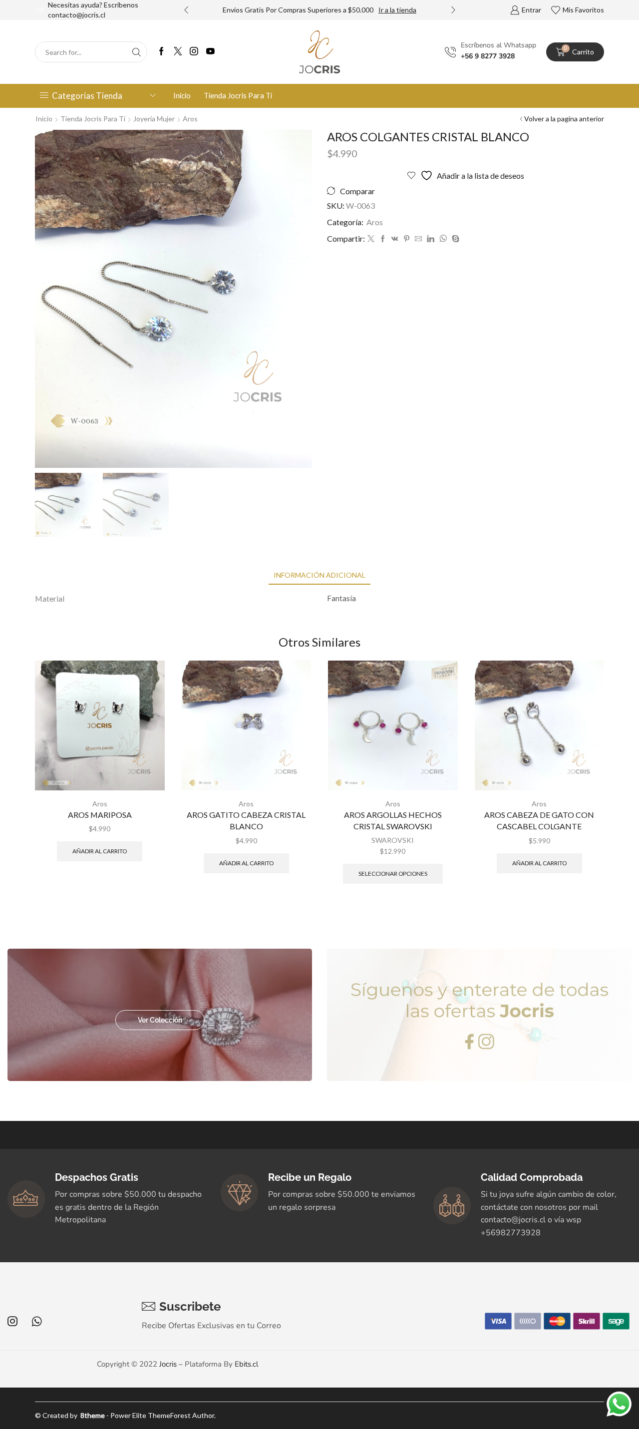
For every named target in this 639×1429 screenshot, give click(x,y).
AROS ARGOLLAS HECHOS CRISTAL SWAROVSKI (393, 820)
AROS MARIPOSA (100, 814)
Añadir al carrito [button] (99, 851)
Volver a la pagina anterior (564, 118)
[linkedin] (430, 239)
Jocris (168, 1364)
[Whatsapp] (36, 1321)
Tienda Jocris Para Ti (238, 95)
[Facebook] (161, 52)
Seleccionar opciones (392, 873)
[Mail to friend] (418, 239)
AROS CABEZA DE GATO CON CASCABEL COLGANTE (539, 820)
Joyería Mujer (154, 118)
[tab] (319, 575)
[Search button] (137, 52)
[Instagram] (194, 52)
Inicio (182, 95)
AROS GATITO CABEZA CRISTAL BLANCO (246, 820)
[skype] (454, 239)
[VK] (395, 239)
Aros (190, 118)
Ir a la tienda (397, 9)
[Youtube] (210, 52)
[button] (186, 9)
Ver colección (160, 1020)
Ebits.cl (246, 1364)
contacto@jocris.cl (76, 14)
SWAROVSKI (392, 840)
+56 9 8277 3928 (488, 56)
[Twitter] (178, 52)
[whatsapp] (443, 239)
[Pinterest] (406, 239)
